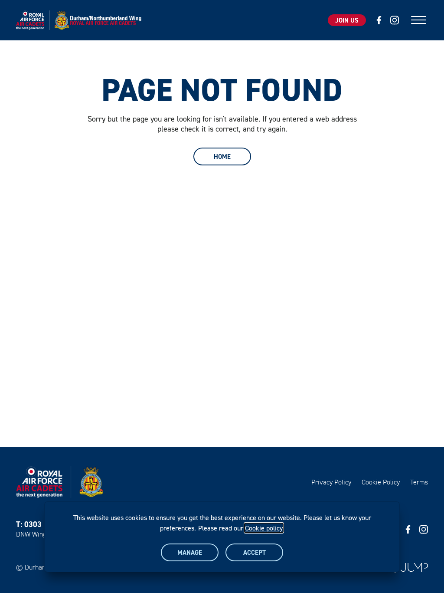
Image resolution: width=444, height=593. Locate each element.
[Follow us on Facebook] (379, 20)
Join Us (347, 20)
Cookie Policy (381, 482)
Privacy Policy (331, 482)
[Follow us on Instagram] (394, 20)
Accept (254, 552)
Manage (189, 552)
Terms (419, 482)
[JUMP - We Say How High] (414, 567)
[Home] (81, 20)
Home (222, 156)
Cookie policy (264, 528)
